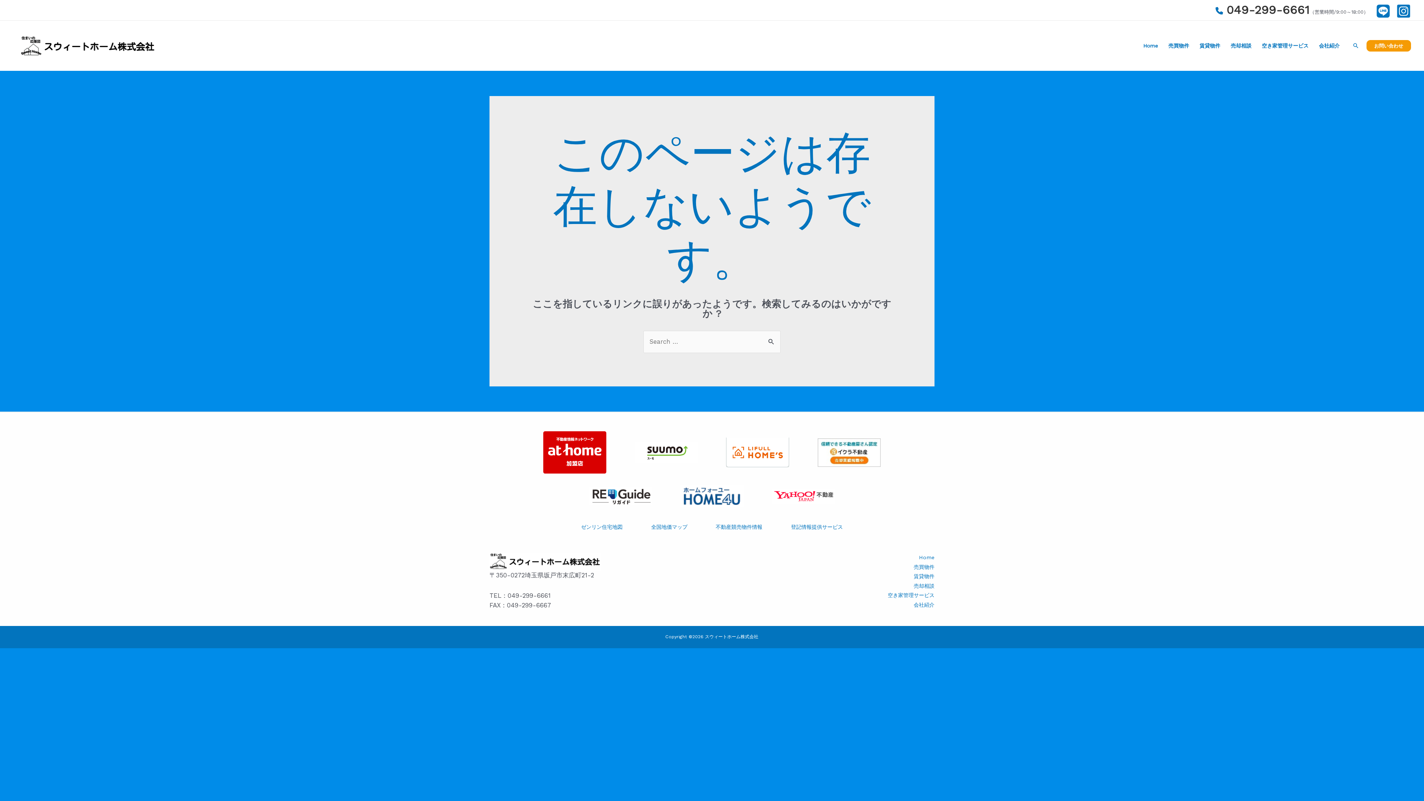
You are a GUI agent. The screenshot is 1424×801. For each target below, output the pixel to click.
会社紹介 (1329, 46)
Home (1150, 46)
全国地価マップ (669, 527)
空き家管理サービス (1285, 46)
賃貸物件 (1210, 46)
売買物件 (1178, 46)
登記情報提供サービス (817, 527)
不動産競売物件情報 (739, 527)
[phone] (1219, 10)
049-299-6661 (1268, 10)
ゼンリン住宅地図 (602, 527)
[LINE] (1383, 11)
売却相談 (1241, 46)
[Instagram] (1403, 11)
